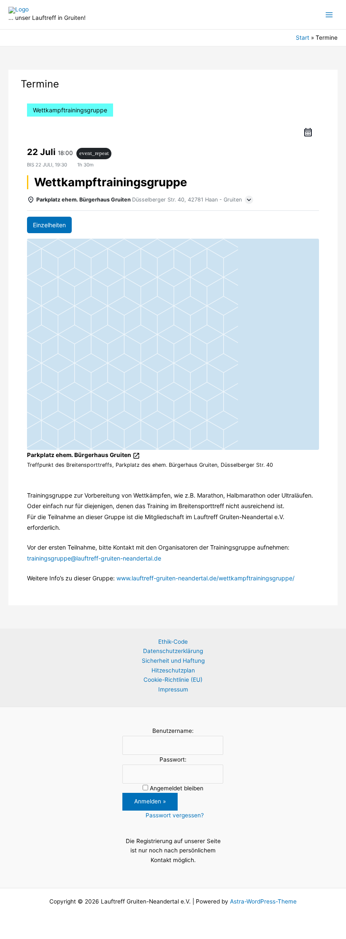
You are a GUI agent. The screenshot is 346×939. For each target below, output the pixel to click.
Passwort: (173, 759)
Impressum (173, 689)
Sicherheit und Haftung (173, 660)
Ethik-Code (173, 641)
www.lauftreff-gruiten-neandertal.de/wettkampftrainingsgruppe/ (205, 578)
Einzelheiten (49, 225)
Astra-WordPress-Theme (263, 901)
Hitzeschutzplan (173, 670)
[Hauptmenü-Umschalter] (329, 14)
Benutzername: (173, 730)
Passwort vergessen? (175, 815)
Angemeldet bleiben (176, 788)
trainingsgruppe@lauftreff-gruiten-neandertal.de (94, 558)
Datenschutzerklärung (173, 651)
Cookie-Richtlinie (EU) (173, 679)
